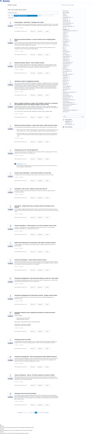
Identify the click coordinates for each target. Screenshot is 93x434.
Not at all (33, 31)
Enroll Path (65, 50)
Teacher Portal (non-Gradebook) (69, 104)
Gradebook (65, 57)
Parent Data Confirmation (67, 74)
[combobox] (72, 116)
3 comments (17, 283)
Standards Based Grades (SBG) (69, 92)
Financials (65, 53)
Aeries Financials (66, 24)
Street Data (65, 93)
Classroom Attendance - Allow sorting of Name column (30, 260)
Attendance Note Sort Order (23, 339)
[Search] (83, 116)
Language (65, 66)
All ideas (64, 14)
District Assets (65, 45)
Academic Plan (65, 20)
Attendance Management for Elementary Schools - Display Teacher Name (36, 295)
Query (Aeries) (65, 80)
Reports (64, 81)
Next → (47, 412)
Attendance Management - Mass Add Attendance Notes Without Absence (36, 356)
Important (40, 31)
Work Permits (65, 111)
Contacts (64, 35)
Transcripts (65, 108)
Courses (64, 38)
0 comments (17, 27)
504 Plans (65, 18)
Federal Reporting (66, 51)
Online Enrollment (66, 71)
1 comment (16, 248)
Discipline (64, 44)
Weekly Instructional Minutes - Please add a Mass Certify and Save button (36, 125)
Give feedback (68, 119)
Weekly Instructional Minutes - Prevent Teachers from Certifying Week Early (35, 40)
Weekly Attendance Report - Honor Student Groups (29, 62)
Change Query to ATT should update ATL (26, 150)
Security (64, 84)
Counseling (65, 36)
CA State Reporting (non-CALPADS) (69, 30)
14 (41, 412)
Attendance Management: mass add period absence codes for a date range (36, 278)
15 (43, 412)
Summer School (66, 101)
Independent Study (66, 63)
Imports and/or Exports (67, 62)
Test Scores (65, 107)
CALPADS (65, 32)
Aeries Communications (67, 23)
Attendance (21, 27)
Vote (10, 25)
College (64, 33)
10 (30, 412)
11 (33, 412)
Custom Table (65, 39)
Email (64, 48)
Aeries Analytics (66, 21)
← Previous (19, 412)
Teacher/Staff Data (66, 105)
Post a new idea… (66, 12)
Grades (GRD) (65, 59)
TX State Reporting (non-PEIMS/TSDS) (70, 110)
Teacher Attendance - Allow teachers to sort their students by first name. (36, 225)
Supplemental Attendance (67, 102)
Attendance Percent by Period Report (25, 393)
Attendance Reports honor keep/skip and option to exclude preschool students (35, 313)
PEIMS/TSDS (65, 75)
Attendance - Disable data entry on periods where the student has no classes (35, 206)
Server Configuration (66, 86)
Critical (48, 31)
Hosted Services (66, 60)
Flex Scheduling (66, 54)
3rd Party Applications (67, 17)
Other (64, 72)
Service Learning (66, 87)
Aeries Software (68, 126)
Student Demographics (67, 96)
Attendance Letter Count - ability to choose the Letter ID (31, 188)
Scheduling (65, 83)
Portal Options (65, 77)
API (63, 27)
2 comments (17, 363)
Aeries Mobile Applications (68, 26)
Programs (64, 78)
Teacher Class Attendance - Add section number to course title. (33, 173)
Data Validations (66, 41)
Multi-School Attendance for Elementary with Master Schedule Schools (35, 242)
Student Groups (66, 98)
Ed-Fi (64, 47)
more (33, 89)
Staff (63, 90)
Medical (64, 68)
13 (38, 412)
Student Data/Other (66, 95)
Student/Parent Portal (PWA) (68, 99)
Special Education (66, 89)
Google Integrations (66, 56)
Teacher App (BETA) (69, 124)
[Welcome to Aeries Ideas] (46, 1)
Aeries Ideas (67, 121)
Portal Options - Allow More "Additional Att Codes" (29, 22)
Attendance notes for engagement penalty (27, 81)
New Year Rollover (66, 69)
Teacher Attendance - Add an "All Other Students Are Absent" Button (35, 375)
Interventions (65, 65)
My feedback (10, 17)
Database (64, 42)
